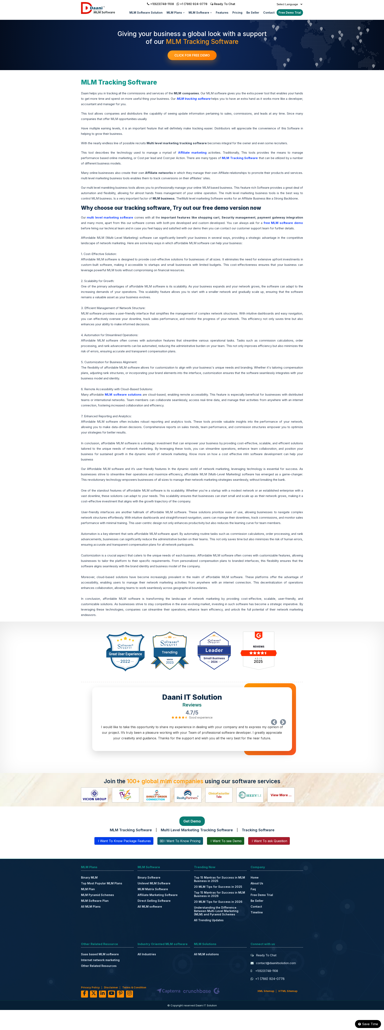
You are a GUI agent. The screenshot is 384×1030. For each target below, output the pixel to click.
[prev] (274, 722)
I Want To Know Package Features (124, 841)
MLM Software (199, 12)
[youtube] (111, 994)
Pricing (237, 12)
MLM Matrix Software (153, 889)
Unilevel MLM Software (154, 883)
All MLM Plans (91, 906)
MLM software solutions (123, 394)
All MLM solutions (206, 954)
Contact (269, 12)
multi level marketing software (110, 217)
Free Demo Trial (290, 12)
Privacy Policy (90, 987)
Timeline (257, 912)
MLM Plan (88, 889)
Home (255, 877)
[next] (283, 722)
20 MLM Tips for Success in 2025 (218, 886)
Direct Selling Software (154, 900)
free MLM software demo (283, 223)
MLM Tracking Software (240, 158)
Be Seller (252, 12)
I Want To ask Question (269, 841)
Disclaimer (111, 987)
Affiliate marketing (193, 152)
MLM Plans (175, 12)
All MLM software (150, 906)
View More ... (281, 795)
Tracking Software (258, 830)
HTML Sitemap (287, 991)
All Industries (147, 954)
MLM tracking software (193, 99)
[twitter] (93, 994)
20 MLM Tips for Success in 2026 (218, 901)
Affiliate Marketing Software (158, 895)
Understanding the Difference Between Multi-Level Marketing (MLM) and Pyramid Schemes (216, 911)
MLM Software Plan (95, 900)
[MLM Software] (103, 13)
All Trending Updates (209, 920)
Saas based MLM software (100, 954)
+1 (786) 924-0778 (193, 4)
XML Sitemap (265, 991)
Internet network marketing (100, 960)
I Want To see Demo (226, 841)
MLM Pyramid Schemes (97, 895)
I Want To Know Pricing (181, 841)
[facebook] (84, 994)
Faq (253, 889)
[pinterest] (120, 994)
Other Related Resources (99, 966)
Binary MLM (89, 877)
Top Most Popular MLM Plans (101, 883)
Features (222, 12)
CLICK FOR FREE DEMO (192, 55)
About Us (257, 883)
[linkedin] (102, 994)
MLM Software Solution (146, 12)
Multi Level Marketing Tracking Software (197, 830)
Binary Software (149, 877)
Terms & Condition (134, 987)
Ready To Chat (224, 4)
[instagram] (129, 994)
